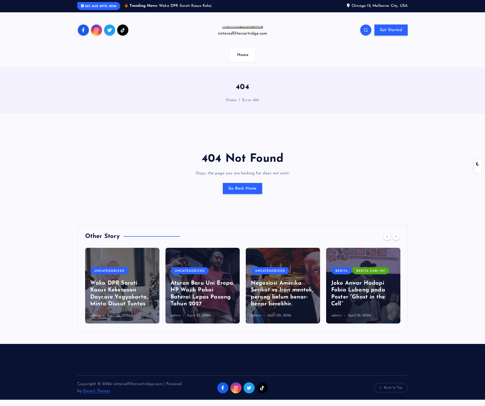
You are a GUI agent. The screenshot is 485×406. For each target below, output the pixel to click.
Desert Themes (96, 391)
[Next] (396, 236)
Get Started (391, 30)
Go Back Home (242, 188)
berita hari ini (370, 271)
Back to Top (393, 387)
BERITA (341, 271)
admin (95, 315)
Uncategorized (109, 271)
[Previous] (387, 236)
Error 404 (250, 100)
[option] (122, 285)
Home (243, 55)
